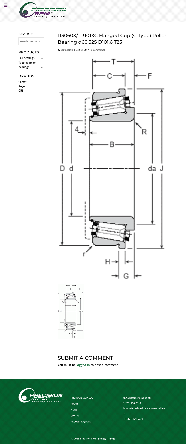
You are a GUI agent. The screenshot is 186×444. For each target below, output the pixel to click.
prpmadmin (67, 49)
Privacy (102, 438)
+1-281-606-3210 (133, 418)
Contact (76, 415)
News (74, 409)
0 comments (98, 49)
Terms (111, 438)
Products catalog (82, 397)
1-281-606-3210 (132, 403)
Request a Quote (81, 421)
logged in (83, 365)
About (74, 403)
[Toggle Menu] (5, 5)
